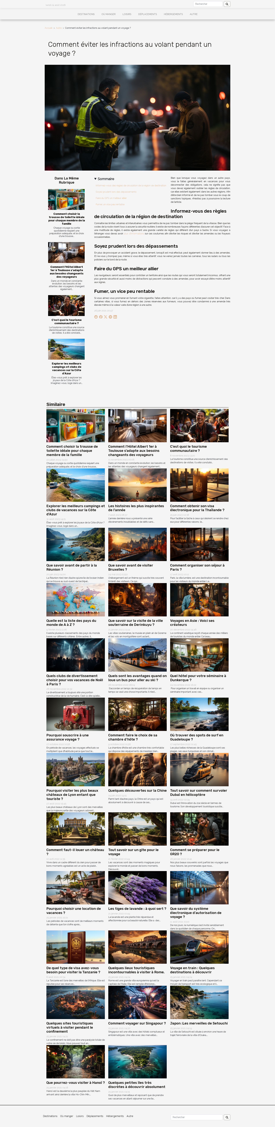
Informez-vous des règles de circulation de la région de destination (131, 185)
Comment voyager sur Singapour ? (137, 1023)
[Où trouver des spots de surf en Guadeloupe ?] (199, 714)
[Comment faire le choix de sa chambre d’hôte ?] (137, 714)
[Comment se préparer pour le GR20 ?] (199, 828)
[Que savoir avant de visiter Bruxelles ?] (137, 544)
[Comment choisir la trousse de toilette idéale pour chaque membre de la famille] (66, 199)
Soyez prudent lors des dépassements (116, 191)
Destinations (86, 14)
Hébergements (173, 14)
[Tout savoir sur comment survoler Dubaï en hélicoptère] (199, 769)
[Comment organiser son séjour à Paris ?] (199, 544)
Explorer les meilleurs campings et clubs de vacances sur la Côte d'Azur (66, 368)
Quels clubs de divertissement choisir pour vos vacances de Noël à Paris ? (74, 680)
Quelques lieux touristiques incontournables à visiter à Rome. (136, 970)
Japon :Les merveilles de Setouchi (199, 1023)
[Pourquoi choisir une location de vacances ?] (75, 887)
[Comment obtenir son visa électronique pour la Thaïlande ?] (199, 484)
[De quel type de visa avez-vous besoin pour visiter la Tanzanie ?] (75, 947)
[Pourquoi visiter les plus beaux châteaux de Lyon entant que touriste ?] (75, 769)
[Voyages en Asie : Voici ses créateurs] (199, 599)
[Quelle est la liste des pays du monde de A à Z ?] (75, 599)
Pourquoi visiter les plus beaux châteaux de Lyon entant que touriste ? (72, 795)
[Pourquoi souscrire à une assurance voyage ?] (75, 714)
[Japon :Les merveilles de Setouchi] (199, 1002)
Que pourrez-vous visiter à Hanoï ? (75, 1083)
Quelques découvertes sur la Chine (137, 791)
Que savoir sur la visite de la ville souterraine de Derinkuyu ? (135, 623)
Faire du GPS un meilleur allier (111, 198)
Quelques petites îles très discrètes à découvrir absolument (136, 1085)
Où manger (109, 14)
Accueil (48, 28)
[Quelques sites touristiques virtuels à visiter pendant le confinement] (75, 1002)
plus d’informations (134, 233)
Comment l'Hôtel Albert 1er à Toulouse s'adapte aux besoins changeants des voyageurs (67, 271)
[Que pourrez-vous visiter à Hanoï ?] (75, 1061)
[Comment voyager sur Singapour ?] (137, 1002)
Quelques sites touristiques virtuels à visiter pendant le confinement (69, 1027)
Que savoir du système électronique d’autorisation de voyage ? (195, 913)
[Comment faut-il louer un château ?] (75, 828)
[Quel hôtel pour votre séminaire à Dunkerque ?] (199, 654)
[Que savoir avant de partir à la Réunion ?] (75, 544)
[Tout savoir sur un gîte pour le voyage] (137, 828)
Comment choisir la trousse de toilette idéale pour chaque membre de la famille (66, 218)
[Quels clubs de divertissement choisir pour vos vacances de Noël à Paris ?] (75, 654)
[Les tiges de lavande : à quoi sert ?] (137, 887)
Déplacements (147, 14)
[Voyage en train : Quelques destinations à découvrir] (199, 947)
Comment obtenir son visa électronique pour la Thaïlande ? (197, 508)
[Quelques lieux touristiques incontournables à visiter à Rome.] (137, 947)
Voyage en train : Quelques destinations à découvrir (192, 970)
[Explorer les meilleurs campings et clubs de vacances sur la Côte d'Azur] (66, 349)
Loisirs (126, 14)
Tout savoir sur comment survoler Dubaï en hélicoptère (198, 793)
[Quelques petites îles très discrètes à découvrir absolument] (137, 1061)
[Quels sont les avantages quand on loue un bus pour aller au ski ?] (137, 654)
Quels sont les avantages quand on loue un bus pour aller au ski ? (137, 678)
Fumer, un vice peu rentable (110, 204)
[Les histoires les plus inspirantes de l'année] (137, 484)
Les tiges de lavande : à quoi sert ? (137, 909)
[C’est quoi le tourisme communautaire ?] (66, 305)
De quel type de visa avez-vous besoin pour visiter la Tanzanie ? (73, 970)
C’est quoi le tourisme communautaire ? (67, 321)
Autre (194, 14)
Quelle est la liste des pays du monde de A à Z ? (71, 623)
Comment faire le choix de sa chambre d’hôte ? (132, 737)
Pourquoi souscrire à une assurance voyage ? (67, 737)
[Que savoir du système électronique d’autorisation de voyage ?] (199, 887)
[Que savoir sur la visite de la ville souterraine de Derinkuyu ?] (137, 599)
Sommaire (106, 179)
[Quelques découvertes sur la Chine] (137, 769)
